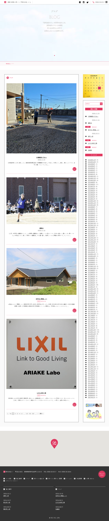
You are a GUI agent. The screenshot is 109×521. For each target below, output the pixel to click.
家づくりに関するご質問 (55, 478)
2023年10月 (92, 205)
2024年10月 (92, 180)
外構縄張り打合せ (41, 157)
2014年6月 (91, 354)
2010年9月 (91, 385)
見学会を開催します (41, 299)
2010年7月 (91, 387)
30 (33, 413)
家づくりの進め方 (39, 478)
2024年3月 (91, 194)
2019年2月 (91, 284)
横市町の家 (6, 509)
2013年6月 (91, 360)
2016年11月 (92, 332)
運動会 (41, 228)
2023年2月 (91, 221)
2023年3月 (91, 219)
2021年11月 (92, 239)
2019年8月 (91, 272)
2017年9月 (91, 315)
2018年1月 (91, 309)
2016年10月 (92, 334)
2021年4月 (91, 248)
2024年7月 (91, 186)
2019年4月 (91, 280)
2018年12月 (92, 289)
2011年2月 (91, 383)
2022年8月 (91, 227)
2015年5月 (91, 348)
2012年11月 (92, 368)
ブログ (28, 478)
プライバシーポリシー (12, 481)
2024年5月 (91, 190)
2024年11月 (92, 178)
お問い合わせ (90, 478)
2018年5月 (91, 303)
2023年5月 (91, 215)
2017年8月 (91, 317)
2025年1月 (91, 174)
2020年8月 (91, 260)
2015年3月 (91, 350)
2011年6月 (91, 379)
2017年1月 (91, 327)
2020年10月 (92, 256)
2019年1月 (91, 287)
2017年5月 (91, 321)
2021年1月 (91, 252)
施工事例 (19, 478)
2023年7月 (91, 211)
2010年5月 (91, 389)
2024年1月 (91, 198)
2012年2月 (91, 377)
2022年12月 (92, 223)
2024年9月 (91, 182)
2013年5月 (91, 362)
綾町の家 (90, 136)
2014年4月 (91, 356)
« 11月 (88, 96)
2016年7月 (91, 340)
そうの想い (9, 478)
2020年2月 (91, 264)
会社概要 (79, 478)
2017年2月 (91, 325)
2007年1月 (91, 397)
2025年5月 (91, 168)
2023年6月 (91, 213)
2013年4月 (91, 364)
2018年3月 (91, 305)
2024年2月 (91, 196)
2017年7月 (91, 319)
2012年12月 (92, 366)
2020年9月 (91, 258)
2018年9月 (91, 295)
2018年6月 (91, 301)
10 (27, 413)
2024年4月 (91, 192)
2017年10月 (92, 313)
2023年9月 (91, 207)
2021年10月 (92, 241)
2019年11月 (92, 266)
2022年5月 (91, 229)
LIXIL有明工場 (41, 393)
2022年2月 (91, 235)
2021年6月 (91, 246)
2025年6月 (91, 166)
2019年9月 (91, 270)
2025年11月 (92, 160)
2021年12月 (92, 237)
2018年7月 (91, 299)
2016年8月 (91, 338)
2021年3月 (91, 250)
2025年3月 (91, 170)
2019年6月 (91, 276)
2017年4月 (91, 323)
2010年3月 (91, 391)
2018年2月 (91, 307)
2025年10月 (92, 162)
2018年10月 (92, 293)
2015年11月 (92, 344)
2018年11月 (92, 291)
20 (30, 413)
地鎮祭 (90, 150)
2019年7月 (91, 274)
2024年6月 (91, 188)
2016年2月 (91, 342)
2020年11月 (92, 254)
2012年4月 (91, 372)
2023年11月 (92, 203)
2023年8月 (91, 209)
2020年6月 (91, 262)
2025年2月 (91, 172)
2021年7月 (91, 244)
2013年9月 (91, 358)
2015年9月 (91, 346)
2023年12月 (92, 201)
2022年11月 (92, 225)
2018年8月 (91, 297)
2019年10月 (92, 268)
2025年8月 (91, 164)
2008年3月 (91, 395)
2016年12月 (92, 329)
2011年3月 (91, 381)
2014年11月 (92, 352)
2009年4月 (91, 393)
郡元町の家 (6, 502)
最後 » (42, 413)
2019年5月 (91, 278)
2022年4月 (91, 231)
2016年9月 (91, 336)
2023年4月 (91, 217)
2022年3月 (91, 233)
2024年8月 (91, 184)
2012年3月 (91, 375)
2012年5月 (91, 370)
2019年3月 (91, 282)
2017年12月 (92, 311)
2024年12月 (92, 176)
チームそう (69, 478)
